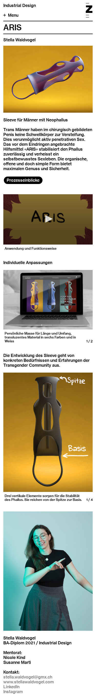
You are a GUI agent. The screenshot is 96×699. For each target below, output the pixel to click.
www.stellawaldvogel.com (28, 682)
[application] (48, 219)
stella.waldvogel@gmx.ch (27, 677)
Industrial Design (19, 5)
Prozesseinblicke (23, 180)
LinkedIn (11, 687)
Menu (13, 15)
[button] (48, 219)
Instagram (13, 691)
